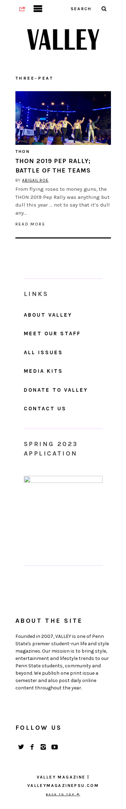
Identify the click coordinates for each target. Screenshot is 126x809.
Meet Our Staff (52, 333)
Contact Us (45, 408)
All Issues (43, 352)
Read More (30, 224)
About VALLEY (48, 315)
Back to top (61, 794)
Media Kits (43, 371)
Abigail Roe (35, 180)
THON (22, 151)
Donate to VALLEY (56, 390)
